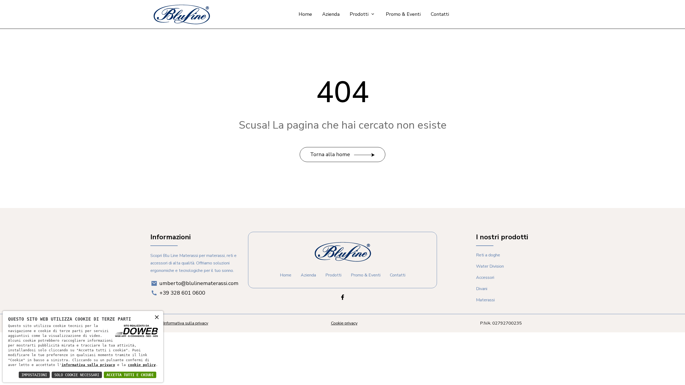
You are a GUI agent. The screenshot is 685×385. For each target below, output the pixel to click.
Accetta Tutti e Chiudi (130, 375)
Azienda (331, 14)
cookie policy (142, 365)
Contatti (440, 14)
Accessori (485, 277)
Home (305, 14)
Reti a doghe (488, 255)
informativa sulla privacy (88, 365)
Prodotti (360, 14)
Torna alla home (330, 154)
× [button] (156, 316)
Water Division (490, 266)
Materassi (485, 300)
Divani (481, 289)
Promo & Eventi (403, 14)
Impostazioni (34, 375)
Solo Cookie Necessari (76, 375)
